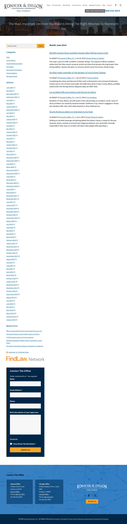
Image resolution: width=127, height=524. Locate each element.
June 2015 (9, 266)
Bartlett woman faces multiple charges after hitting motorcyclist (78, 52)
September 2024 (11, 110)
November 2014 (11, 288)
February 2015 (11, 278)
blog (8, 57)
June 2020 (9, 164)
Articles (85, 5)
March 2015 (10, 275)
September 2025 (11, 97)
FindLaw (105, 519)
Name (12, 379)
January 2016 (10, 243)
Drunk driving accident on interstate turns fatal (71, 111)
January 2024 (10, 119)
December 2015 (11, 247)
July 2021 (9, 151)
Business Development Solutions (89, 519)
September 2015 (11, 256)
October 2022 (10, 135)
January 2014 (10, 320)
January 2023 (10, 132)
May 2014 (9, 307)
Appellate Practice (95, 5)
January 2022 (10, 145)
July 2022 (9, 138)
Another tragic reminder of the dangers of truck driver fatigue (77, 72)
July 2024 (9, 113)
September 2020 (11, 161)
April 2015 (9, 272)
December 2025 (11, 94)
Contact (109, 5)
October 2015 (10, 253)
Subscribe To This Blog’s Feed (19, 352)
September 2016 (11, 218)
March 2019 (10, 180)
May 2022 (9, 142)
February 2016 (11, 240)
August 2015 (10, 259)
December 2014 (11, 285)
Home (48, 5)
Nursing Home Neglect (14, 70)
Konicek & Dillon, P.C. (67, 58)
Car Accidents (92, 97)
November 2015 (11, 250)
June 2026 (9, 88)
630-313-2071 (20, 494)
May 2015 (9, 269)
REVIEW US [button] (92, 501)
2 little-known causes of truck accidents (19, 337)
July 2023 (9, 126)
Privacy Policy (72, 519)
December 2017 (11, 196)
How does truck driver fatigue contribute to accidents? (24, 346)
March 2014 (10, 313)
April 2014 (9, 310)
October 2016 (10, 215)
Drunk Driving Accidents (95, 58)
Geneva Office (15, 492)
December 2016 (11, 208)
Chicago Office (44, 494)
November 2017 (11, 199)
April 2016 (9, 234)
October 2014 (10, 291)
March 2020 (10, 167)
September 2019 (11, 173)
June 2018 (9, 189)
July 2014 (9, 301)
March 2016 (10, 237)
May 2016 (9, 231)
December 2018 (11, 183)
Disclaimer (14, 439)
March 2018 (10, 193)
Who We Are (66, 5)
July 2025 (9, 100)
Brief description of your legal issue (24, 412)
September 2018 (11, 186)
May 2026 (9, 91)
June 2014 (9, 304)
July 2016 (9, 224)
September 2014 (11, 294)
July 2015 (9, 262)
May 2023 (9, 129)
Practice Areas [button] (76, 5)
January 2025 (10, 107)
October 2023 (10, 123)
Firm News (9, 67)
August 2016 (10, 221)
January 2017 (10, 205)
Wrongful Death (11, 76)
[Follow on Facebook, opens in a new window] (89, 496)
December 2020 (11, 158)
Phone (12, 401)
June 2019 (9, 177)
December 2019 (11, 170)
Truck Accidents (92, 78)
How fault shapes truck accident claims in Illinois (22, 334)
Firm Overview (56, 5)
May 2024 (9, 116)
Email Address (16, 390)
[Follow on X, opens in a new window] (95, 496)
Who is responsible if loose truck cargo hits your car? (24, 331)
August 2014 (10, 297)
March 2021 (10, 154)
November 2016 (11, 212)
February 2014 (11, 317)
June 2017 (9, 202)
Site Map (64, 519)
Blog (103, 5)
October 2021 (10, 148)
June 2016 (9, 228)
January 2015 (10, 282)
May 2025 (9, 103)
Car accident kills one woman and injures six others (72, 92)
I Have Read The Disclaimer (24, 444)
